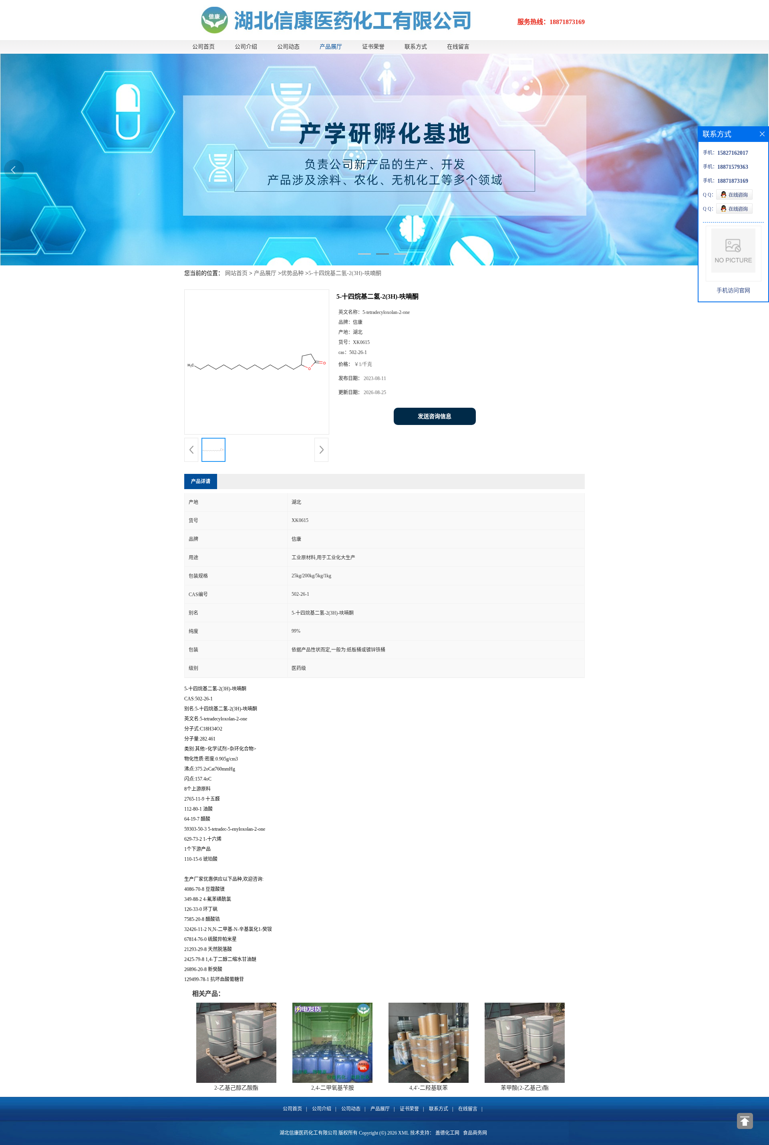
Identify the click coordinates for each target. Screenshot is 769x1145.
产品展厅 (331, 47)
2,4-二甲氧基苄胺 (332, 1088)
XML (403, 1133)
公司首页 (203, 47)
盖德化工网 (447, 1133)
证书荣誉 (373, 47)
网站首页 (236, 273)
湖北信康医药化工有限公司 (308, 1133)
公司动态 (288, 47)
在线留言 (458, 47)
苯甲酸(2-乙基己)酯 (525, 1088)
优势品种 (292, 273)
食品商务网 (475, 1133)
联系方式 (416, 47)
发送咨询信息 (434, 416)
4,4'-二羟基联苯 (428, 1088)
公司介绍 (246, 47)
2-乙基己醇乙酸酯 (236, 1088)
